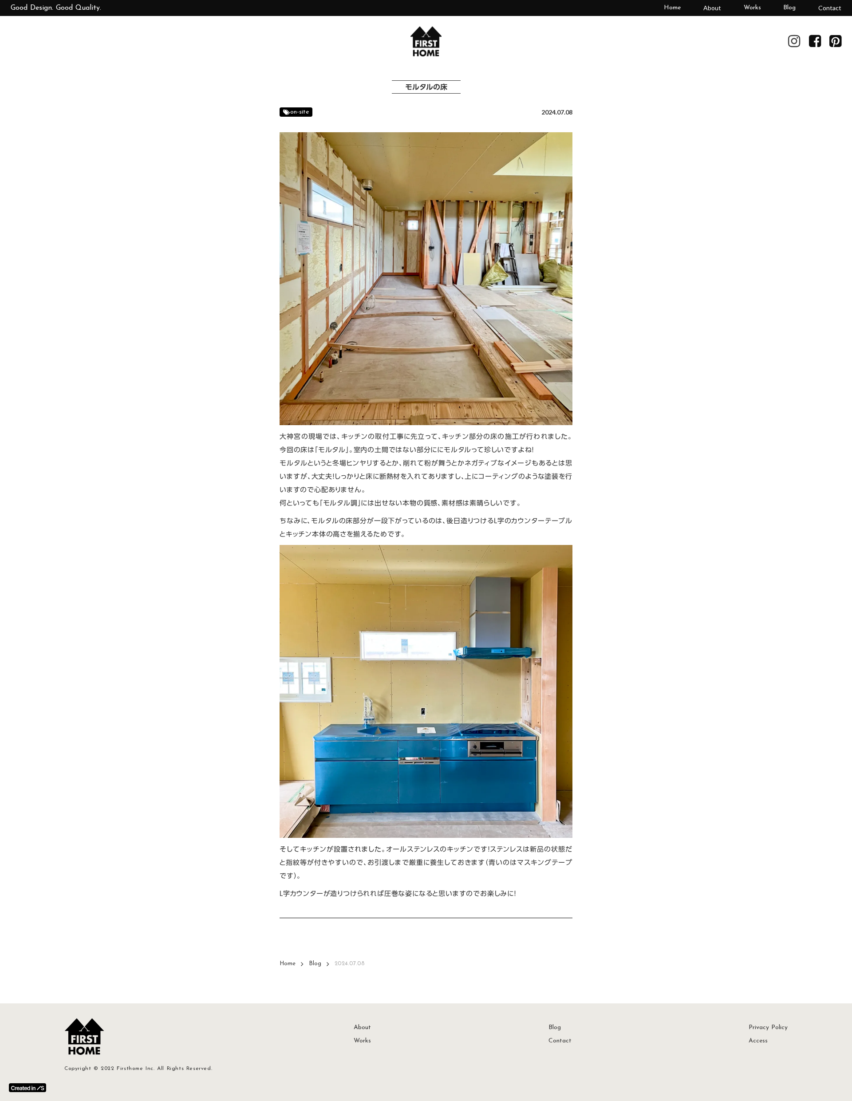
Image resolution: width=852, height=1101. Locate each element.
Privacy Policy (768, 1027)
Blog (789, 7)
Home (672, 7)
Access (758, 1041)
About (712, 8)
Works (752, 7)
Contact (829, 8)
